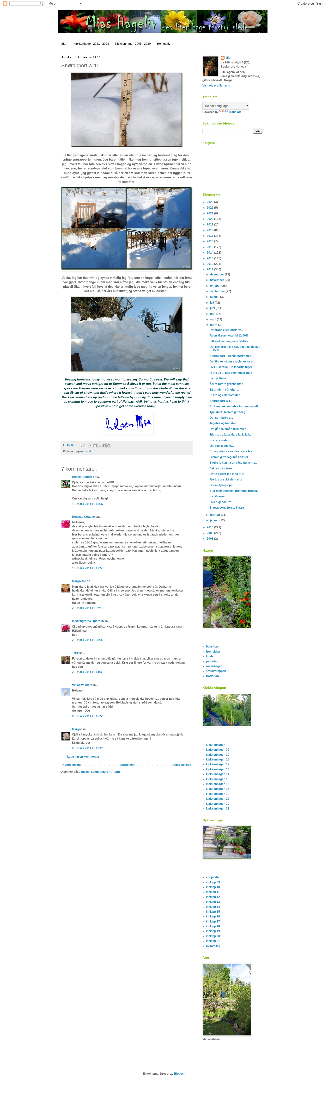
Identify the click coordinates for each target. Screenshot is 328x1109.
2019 (210, 224)
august (215, 297)
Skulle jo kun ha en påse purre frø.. (233, 462)
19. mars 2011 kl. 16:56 (87, 568)
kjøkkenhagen (215, 745)
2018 (210, 230)
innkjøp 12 (213, 897)
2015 (210, 247)
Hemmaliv (163, 43)
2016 (210, 241)
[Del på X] (99, 445)
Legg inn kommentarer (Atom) (99, 771)
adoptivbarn (214, 877)
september (218, 291)
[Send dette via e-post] (90, 445)
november (217, 280)
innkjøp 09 (213, 882)
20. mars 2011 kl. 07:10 (87, 608)
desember (217, 274)
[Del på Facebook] (104, 445)
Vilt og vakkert (82, 685)
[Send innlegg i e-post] (82, 445)
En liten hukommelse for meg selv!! (234, 406)
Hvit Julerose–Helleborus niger (231, 367)
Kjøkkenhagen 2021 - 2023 (91, 43)
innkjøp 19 (213, 931)
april (213, 319)
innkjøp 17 (213, 921)
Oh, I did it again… (222, 446)
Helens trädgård (83, 477)
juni (213, 308)
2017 (210, 235)
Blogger (179, 1073)
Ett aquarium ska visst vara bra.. (232, 451)
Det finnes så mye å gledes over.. (232, 361)
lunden (210, 656)
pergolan (212, 661)
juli (212, 302)
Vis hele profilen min (216, 85)
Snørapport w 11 (221, 401)
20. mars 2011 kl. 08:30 (87, 640)
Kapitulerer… (219, 496)
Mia (227, 57)
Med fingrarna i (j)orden (88, 621)
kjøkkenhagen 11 (217, 759)
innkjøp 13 (213, 901)
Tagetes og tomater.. (223, 423)
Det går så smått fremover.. (228, 429)
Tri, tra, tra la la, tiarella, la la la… (232, 434)
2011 (210, 269)
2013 (210, 258)
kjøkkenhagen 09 (217, 749)
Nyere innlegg (71, 764)
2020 (210, 219)
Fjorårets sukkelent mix (226, 479)
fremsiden (213, 651)
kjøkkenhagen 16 (217, 784)
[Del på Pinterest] (108, 445)
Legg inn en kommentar (83, 756)
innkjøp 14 (213, 907)
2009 (210, 533)
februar (215, 515)
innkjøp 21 (213, 941)
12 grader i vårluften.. (224, 389)
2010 (210, 527)
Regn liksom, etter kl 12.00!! (229, 335)
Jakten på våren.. (221, 468)
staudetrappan (216, 671)
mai (213, 314)
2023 (210, 202)
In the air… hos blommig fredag (231, 372)
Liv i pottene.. (219, 378)
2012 (210, 264)
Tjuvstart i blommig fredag (227, 412)
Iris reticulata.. (219, 440)
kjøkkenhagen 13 (217, 769)
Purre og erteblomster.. (225, 395)
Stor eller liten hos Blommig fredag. (234, 490)
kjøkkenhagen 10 (217, 754)
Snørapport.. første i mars (227, 507)
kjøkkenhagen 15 (217, 779)
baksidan (212, 646)
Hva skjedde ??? (221, 502)
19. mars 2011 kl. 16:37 (87, 504)
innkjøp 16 (213, 916)
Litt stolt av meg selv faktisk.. (229, 341)
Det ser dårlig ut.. (221, 417)
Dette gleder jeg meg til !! (227, 474)
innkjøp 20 (213, 936)
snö (88, 451)
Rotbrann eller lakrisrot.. (226, 330)
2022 (210, 207)
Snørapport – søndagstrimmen (230, 356)
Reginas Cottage (83, 516)
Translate (235, 112)
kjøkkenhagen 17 (217, 789)
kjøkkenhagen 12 (217, 764)
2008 (210, 538)
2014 (210, 252)
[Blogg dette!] (95, 445)
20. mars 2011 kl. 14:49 (87, 672)
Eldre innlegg (182, 764)
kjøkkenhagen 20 (217, 803)
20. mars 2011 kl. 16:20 (87, 748)
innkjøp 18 (213, 926)
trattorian (212, 676)
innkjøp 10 (213, 887)
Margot (77, 729)
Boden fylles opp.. (222, 485)
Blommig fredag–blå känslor (229, 457)
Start (64, 43)
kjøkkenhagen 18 (217, 794)
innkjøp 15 (213, 911)
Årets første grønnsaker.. (227, 384)
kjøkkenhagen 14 (217, 774)
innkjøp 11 (213, 892)
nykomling (213, 946)
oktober (215, 285)
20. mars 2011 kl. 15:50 (87, 716)
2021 (210, 213)
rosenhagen (214, 666)
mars (214, 325)
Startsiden (127, 764)
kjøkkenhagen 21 (217, 808)
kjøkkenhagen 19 (217, 798)
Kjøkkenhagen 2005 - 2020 (133, 43)
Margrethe (79, 581)
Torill (75, 653)
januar (214, 520)
